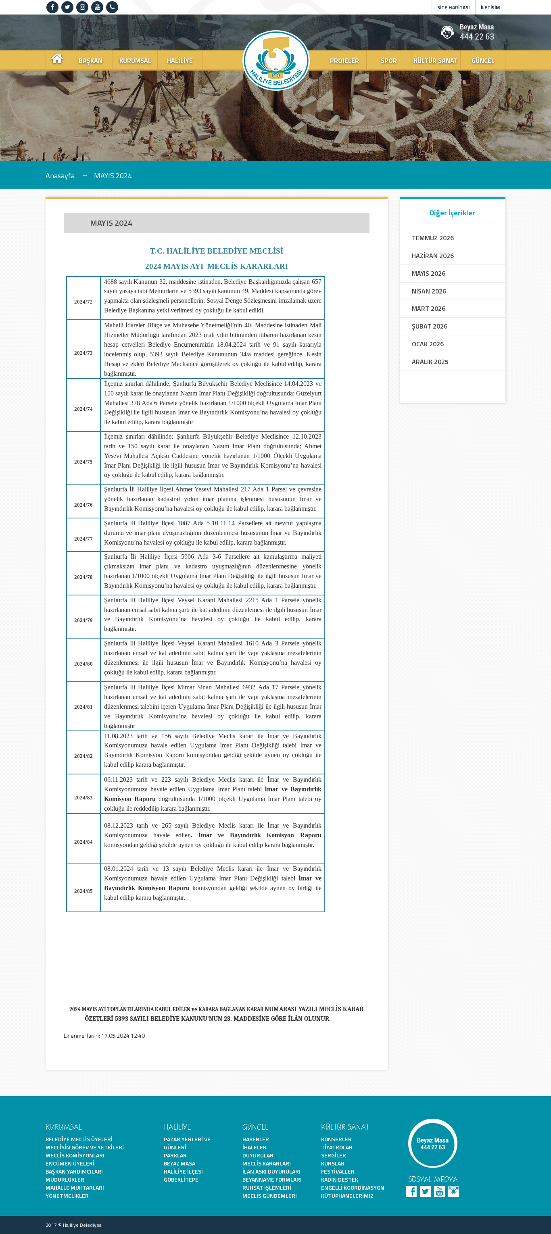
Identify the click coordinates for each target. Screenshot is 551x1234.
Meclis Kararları (266, 1163)
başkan (90, 60)
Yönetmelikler (67, 1195)
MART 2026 (428, 308)
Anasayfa (60, 175)
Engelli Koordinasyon (352, 1187)
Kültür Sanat (436, 60)
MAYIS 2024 (113, 175)
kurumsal (135, 60)
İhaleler (254, 1147)
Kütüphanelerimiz (347, 1195)
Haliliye (180, 60)
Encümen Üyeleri (70, 1163)
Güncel (483, 60)
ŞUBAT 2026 (429, 326)
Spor (389, 60)
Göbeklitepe (181, 1179)
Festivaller (338, 1171)
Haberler (255, 1139)
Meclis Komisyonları (75, 1155)
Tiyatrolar (337, 1147)
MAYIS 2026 (428, 273)
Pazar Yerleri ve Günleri (187, 1143)
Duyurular (257, 1155)
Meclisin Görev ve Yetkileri (85, 1147)
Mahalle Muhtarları (75, 1187)
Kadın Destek (339, 1179)
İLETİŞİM (490, 7)
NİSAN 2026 (429, 291)
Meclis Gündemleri (269, 1195)
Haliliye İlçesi (183, 1171)
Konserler (336, 1139)
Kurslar (332, 1163)
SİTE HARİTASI (453, 7)
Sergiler (333, 1155)
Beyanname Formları (272, 1179)
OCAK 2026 (428, 344)
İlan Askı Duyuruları (271, 1171)
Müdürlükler (65, 1179)
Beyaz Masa (179, 1163)
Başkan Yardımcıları (74, 1171)
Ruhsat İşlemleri (266, 1187)
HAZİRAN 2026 (433, 255)
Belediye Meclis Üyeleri (79, 1139)
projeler (344, 60)
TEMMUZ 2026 (433, 238)
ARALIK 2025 (430, 361)
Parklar (175, 1155)
